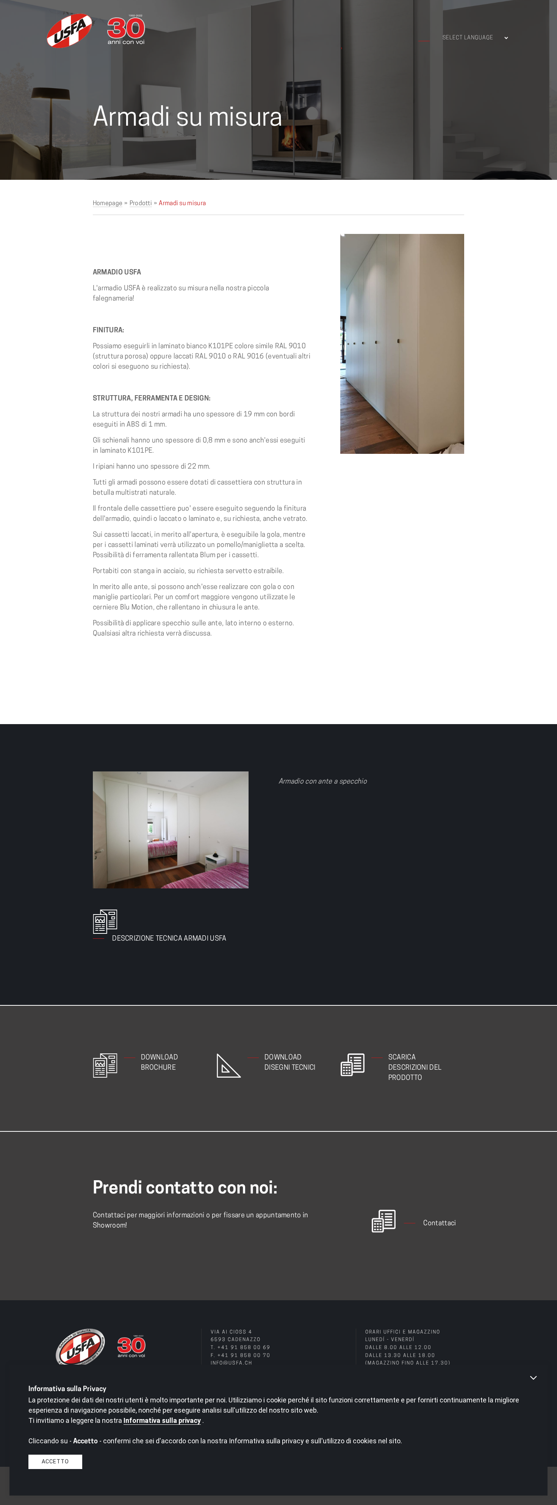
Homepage (107, 204)
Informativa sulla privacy (162, 1420)
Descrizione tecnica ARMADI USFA (169, 939)
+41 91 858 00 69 (244, 1348)
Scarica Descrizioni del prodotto (415, 1068)
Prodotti (141, 204)
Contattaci (439, 1223)
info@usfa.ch (231, 1363)
